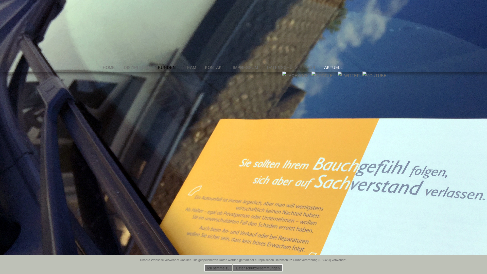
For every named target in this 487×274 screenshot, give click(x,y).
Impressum (245, 67)
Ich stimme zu (218, 267)
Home (109, 67)
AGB (311, 67)
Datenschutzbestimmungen (258, 267)
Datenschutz (282, 67)
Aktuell (333, 67)
